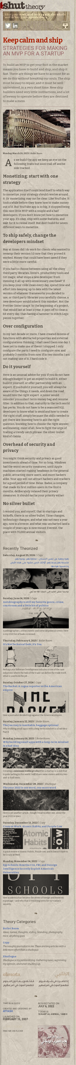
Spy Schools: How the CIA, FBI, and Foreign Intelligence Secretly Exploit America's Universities (30, 869)
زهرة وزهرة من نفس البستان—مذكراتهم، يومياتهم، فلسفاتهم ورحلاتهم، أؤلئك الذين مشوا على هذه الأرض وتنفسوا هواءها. (39, 562)
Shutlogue (9, 956)
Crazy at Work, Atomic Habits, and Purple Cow (32, 826)
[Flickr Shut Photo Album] (12, 1026)
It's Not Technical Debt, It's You (22, 644)
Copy (6, 942)
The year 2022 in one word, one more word (29, 787)
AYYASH (8, 1011)
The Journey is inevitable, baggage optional (30, 725)
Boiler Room (11, 928)
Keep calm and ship (32, 40)
